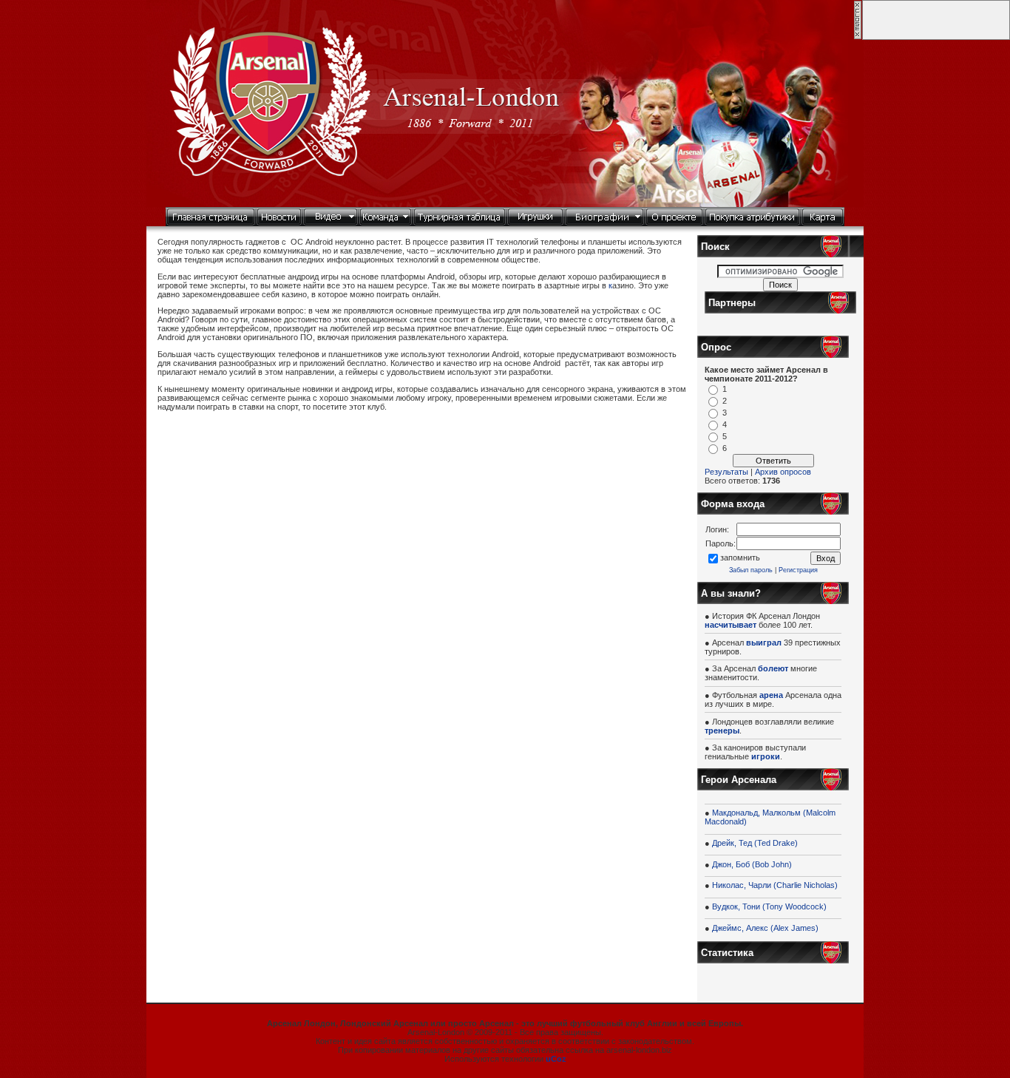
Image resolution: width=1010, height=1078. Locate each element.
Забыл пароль (751, 570)
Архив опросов (783, 471)
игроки (765, 756)
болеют (773, 668)
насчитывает (730, 624)
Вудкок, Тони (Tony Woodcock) (769, 906)
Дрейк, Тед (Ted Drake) (755, 842)
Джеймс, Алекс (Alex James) (765, 927)
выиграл (764, 642)
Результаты (726, 471)
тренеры (722, 730)
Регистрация (798, 570)
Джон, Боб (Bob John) (752, 864)
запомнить (740, 557)
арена (771, 695)
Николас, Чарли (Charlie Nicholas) (775, 885)
